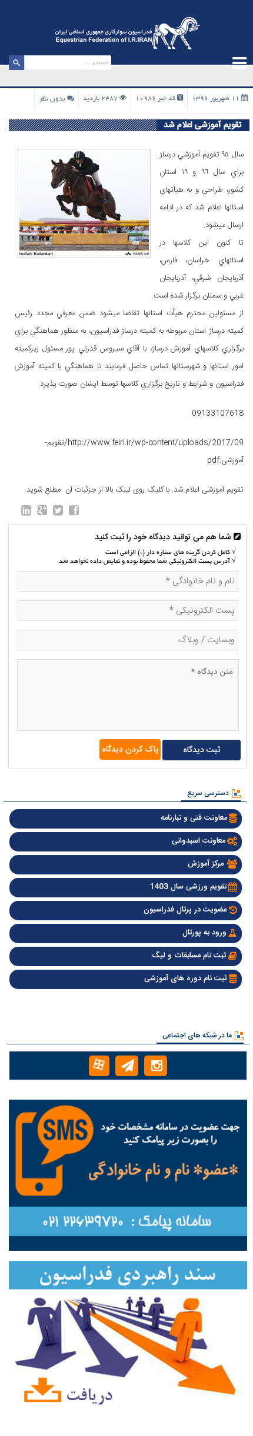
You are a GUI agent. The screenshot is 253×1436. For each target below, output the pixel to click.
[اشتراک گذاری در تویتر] (58, 512)
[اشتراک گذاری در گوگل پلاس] (42, 512)
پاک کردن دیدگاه (130, 750)
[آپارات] (99, 1066)
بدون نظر (52, 99)
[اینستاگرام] (155, 1066)
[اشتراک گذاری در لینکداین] (26, 512)
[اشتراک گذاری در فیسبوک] (74, 512)
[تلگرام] (126, 1066)
